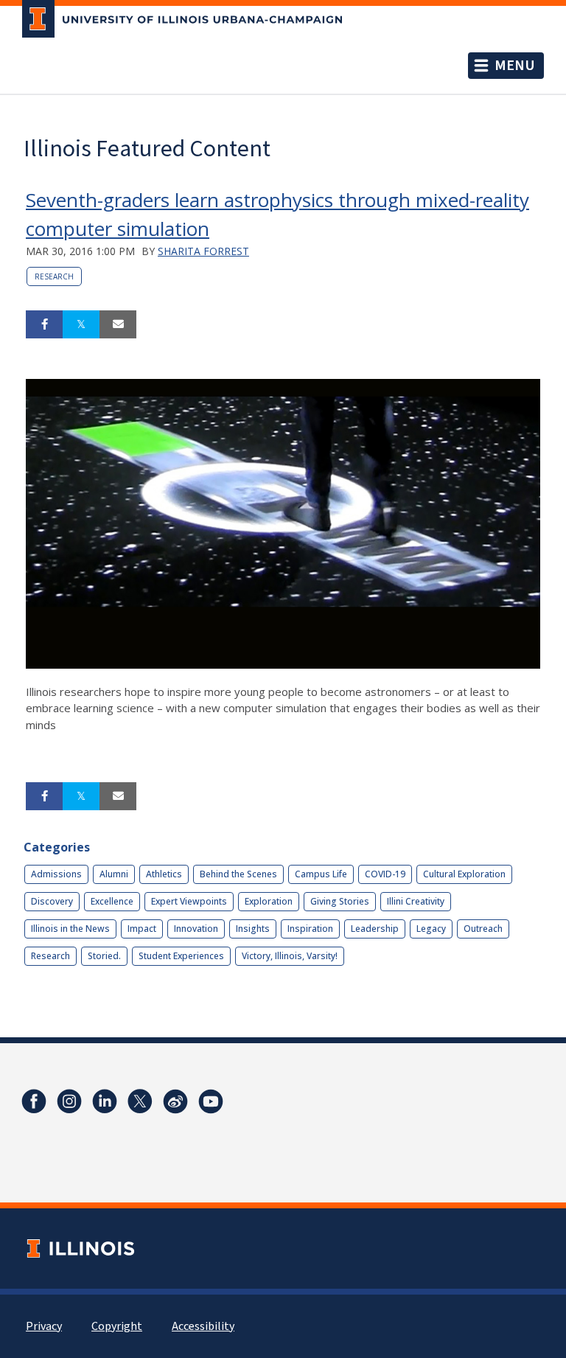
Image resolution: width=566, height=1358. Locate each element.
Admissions (56, 874)
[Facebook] (34, 1101)
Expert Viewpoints (189, 901)
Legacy (431, 928)
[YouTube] (211, 1101)
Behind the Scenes (238, 874)
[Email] (117, 324)
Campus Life (321, 874)
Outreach (483, 928)
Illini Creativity (415, 901)
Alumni (113, 874)
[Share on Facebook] (44, 324)
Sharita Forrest (203, 251)
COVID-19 (385, 874)
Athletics (164, 874)
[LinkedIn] (104, 1101)
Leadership (375, 928)
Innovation (196, 928)
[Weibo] (175, 1101)
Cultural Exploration (464, 874)
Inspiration (310, 928)
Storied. (104, 956)
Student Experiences (181, 956)
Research (54, 276)
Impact (141, 928)
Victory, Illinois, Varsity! (290, 956)
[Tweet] (81, 324)
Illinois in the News (70, 928)
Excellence (112, 901)
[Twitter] (140, 1101)
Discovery (52, 901)
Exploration (269, 901)
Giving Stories (339, 901)
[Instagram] (69, 1101)
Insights (253, 928)
